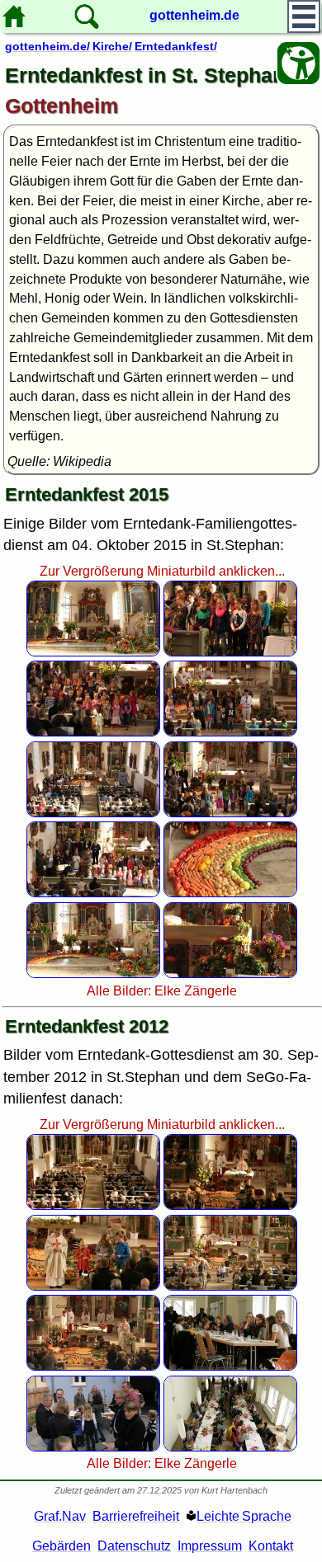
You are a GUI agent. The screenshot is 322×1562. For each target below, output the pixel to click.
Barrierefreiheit (135, 1516)
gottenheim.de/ (47, 46)
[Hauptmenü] (303, 16)
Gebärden (61, 1546)
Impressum (210, 1546)
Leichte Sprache (244, 1516)
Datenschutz (134, 1546)
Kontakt (271, 1546)
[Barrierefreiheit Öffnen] (298, 63)
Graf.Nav (60, 1516)
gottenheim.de (194, 15)
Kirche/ (112, 46)
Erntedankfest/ (176, 46)
